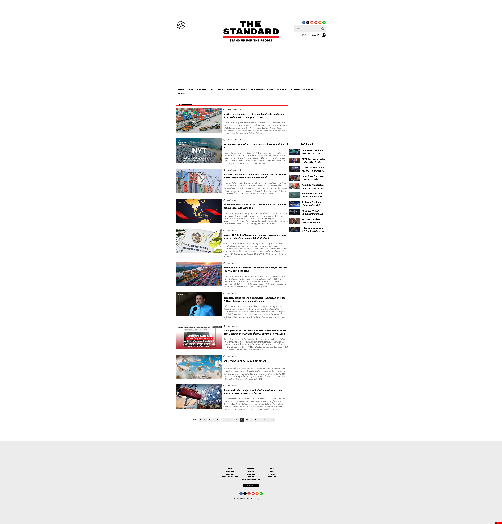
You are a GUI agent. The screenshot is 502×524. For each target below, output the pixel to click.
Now (272, 471)
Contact (272, 476)
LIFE (220, 89)
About (251, 476)
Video (251, 471)
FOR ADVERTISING (251, 479)
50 (256, 419)
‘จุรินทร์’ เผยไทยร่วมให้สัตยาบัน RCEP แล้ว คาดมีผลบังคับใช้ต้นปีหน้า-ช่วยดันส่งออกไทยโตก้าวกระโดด (255, 206)
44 (247, 419)
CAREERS (308, 89)
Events (271, 474)
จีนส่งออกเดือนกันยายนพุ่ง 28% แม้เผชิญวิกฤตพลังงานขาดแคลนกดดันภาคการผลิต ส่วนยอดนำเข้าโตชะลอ (253, 392)
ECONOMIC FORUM (237, 89)
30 (228, 419)
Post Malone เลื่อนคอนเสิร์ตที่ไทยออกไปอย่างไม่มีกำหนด (311, 221)
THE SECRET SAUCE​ (262, 89)
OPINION (282, 89)
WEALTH (201, 89)
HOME (181, 89)
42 (237, 419)
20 (223, 419)
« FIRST (203, 419)
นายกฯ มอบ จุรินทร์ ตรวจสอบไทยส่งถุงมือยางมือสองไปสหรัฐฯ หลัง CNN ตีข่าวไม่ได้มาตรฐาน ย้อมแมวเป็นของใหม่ (254, 299)
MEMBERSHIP (251, 485)
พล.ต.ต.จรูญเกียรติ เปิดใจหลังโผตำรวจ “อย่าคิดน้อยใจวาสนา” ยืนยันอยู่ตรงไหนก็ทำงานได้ (313, 186)
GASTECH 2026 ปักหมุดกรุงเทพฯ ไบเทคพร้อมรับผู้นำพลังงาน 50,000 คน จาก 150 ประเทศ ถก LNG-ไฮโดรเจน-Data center (313, 169)
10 (218, 419)
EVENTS (295, 89)
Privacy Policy (230, 476)
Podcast (230, 471)
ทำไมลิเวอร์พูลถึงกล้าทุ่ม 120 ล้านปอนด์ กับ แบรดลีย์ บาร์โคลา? (313, 229)
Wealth (251, 469)
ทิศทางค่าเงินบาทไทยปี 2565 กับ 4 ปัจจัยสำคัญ (244, 361)
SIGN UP (315, 35)
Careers (251, 474)
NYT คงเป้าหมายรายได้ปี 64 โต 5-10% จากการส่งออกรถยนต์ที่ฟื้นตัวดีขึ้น (255, 146)
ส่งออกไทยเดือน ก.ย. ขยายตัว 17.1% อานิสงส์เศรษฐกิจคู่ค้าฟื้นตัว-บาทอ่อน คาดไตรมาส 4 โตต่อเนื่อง (255, 269)
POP (211, 89)
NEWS (190, 89)
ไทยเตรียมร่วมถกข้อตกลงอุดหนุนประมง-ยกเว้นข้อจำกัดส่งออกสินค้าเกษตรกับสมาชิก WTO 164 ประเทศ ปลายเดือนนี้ (254, 176)
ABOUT (182, 93)
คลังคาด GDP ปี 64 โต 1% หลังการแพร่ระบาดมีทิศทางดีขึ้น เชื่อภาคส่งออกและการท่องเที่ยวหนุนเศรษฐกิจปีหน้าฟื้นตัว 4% (254, 236)
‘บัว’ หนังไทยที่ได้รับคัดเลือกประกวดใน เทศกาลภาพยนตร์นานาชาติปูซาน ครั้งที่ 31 (313, 195)
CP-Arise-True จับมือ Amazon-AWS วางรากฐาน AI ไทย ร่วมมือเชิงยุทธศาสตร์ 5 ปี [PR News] (312, 152)
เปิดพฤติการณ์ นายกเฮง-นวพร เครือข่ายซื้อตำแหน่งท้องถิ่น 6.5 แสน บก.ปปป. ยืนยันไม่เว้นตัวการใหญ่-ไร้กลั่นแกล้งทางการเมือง (313, 178)
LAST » (271, 419)
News (230, 469)
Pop (272, 469)
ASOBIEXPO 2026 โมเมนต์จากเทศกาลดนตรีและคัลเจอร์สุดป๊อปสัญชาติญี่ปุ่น (313, 212)
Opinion (230, 474)
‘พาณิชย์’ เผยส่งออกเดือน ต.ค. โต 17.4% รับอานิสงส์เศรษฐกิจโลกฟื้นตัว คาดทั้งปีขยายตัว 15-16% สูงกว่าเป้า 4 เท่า (254, 116)
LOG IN (305, 35)
